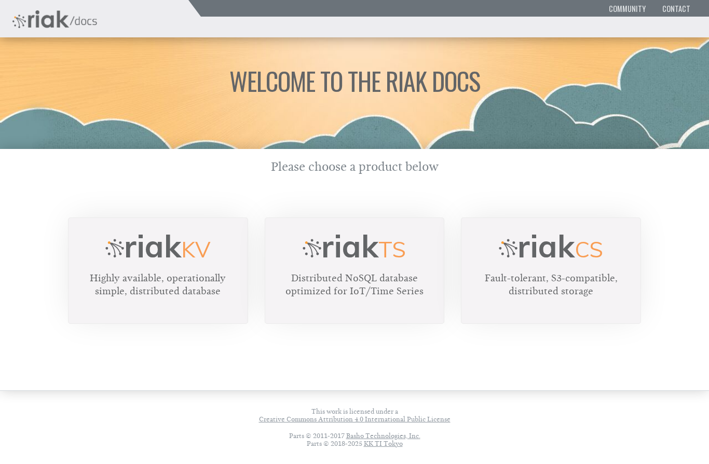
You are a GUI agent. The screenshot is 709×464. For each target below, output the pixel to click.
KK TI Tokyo (383, 443)
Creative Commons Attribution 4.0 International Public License (355, 419)
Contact (676, 8)
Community (627, 8)
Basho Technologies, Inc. (383, 436)
